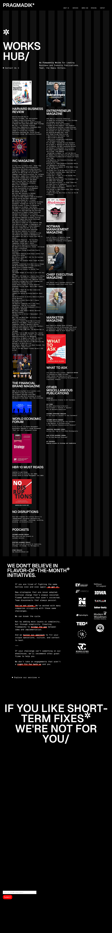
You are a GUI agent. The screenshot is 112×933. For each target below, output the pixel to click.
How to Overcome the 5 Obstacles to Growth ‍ (26, 396)
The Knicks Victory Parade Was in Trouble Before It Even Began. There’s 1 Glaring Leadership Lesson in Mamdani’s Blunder (26, 322)
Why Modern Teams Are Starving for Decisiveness (62, 155)
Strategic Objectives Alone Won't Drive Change (28, 264)
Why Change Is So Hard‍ (19, 191)
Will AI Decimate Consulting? (56, 409)
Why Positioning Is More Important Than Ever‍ (61, 129)
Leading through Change (20, 472)
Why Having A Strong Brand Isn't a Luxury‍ (60, 148)
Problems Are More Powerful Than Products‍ (60, 125)
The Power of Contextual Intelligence (59, 241)
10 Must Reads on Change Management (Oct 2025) (28, 475)
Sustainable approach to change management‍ (26, 428)
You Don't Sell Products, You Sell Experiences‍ (28, 215)
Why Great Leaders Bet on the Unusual (24, 241)
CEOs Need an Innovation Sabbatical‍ (58, 118)
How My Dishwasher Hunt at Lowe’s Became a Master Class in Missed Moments (26, 266)
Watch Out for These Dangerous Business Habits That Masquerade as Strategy (62, 164)
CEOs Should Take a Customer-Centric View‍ (60, 282)
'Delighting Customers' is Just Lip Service (61, 153)
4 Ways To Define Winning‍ (54, 137)
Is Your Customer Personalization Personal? (61, 425)
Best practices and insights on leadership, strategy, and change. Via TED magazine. (27, 545)
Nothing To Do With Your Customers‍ (57, 124)
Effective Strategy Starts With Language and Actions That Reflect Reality (27, 282)
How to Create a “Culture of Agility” (59, 407)
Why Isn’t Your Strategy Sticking (23, 125)
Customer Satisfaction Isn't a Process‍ (25, 214)
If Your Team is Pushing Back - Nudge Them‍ (26, 166)
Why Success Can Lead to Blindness (57, 131)
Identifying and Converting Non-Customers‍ (26, 169)
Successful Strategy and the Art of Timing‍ (26, 203)
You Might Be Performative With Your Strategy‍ (61, 120)
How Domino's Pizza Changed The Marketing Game (28, 209)
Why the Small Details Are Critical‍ (24, 231)
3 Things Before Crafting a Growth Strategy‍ (61, 127)
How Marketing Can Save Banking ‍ (22, 393)
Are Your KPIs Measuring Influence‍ (23, 183)
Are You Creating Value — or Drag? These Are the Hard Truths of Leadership (61, 183)
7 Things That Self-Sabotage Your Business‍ (26, 210)
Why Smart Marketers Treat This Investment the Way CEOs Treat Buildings (62, 180)
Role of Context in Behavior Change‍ (58, 237)
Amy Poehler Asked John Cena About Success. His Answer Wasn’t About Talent (28, 346)
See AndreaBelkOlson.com (20, 552)
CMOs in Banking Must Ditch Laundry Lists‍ (26, 391)
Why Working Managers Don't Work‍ (57, 132)
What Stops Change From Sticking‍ (57, 134)
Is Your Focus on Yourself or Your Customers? (61, 415)
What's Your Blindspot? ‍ (20, 184)
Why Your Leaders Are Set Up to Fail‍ (24, 228)
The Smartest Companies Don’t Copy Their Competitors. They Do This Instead (26, 304)
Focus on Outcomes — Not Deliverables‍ (24, 118)
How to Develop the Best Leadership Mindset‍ (61, 146)
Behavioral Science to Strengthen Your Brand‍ (61, 327)
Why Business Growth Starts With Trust (59, 284)
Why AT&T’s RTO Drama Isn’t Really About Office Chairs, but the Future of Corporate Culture (28, 277)
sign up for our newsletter (19, 889)
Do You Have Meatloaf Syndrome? (56, 437)
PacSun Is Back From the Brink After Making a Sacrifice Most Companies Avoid (27, 327)
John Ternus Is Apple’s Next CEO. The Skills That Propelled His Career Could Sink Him (27, 339)
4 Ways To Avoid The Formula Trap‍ (57, 136)
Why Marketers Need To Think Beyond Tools (60, 330)
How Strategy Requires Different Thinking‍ (26, 217)
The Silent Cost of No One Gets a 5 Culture (61, 170)
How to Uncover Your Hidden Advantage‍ (24, 229)
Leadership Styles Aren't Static (23, 243)
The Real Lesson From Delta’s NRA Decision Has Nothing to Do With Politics (28, 342)
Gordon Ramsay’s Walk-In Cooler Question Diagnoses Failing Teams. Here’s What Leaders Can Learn (27, 286)
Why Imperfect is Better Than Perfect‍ (24, 207)
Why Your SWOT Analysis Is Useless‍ (23, 193)
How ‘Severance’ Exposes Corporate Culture (26, 233)
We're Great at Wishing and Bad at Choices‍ (60, 144)
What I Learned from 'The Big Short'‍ (24, 181)
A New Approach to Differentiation (57, 423)
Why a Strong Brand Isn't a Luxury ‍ (23, 200)
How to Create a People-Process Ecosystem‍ (26, 212)
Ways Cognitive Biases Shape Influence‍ (59, 325)
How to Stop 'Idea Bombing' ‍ (55, 151)
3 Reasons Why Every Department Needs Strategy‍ (28, 123)
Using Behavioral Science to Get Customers (60, 400)
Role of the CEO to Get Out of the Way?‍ (25, 172)
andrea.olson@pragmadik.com (19, 909)
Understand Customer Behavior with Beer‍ (25, 178)
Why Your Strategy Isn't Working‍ (23, 190)
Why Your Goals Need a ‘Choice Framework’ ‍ (26, 226)
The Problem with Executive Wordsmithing (26, 234)
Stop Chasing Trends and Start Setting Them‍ (27, 222)
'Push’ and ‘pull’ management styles (24, 430)
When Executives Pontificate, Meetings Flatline (28, 279)
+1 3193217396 (14, 917)
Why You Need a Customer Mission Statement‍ (60, 143)
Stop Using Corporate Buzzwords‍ (22, 195)
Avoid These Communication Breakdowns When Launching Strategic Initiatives (26, 128)
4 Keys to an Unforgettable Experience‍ (59, 139)
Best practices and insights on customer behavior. (22, 537)
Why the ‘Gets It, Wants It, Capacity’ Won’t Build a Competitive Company (61, 186)
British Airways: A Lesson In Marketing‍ (25, 205)
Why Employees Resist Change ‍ (21, 221)
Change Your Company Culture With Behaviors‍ (27, 171)
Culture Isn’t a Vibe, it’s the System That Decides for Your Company (61, 176)
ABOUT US (66, 8)
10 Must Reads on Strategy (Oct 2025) (24, 474)
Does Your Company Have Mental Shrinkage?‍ (26, 219)
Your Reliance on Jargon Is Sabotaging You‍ (26, 224)
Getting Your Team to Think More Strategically (62, 431)
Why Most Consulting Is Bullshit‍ (57, 406)
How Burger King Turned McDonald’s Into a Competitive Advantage (26, 308)
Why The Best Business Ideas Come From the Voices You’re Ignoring (60, 173)
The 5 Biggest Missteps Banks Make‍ (23, 394)
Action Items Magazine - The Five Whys (25, 240)
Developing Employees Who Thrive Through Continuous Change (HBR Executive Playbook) (27, 133)
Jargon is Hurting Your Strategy (23, 130)
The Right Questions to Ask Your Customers (60, 421)
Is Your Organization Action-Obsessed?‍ (25, 188)
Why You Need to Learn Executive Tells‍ (25, 186)
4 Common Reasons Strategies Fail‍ (23, 120)
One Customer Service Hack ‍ (55, 122)
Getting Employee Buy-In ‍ (20, 117)
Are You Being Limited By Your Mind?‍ (24, 179)
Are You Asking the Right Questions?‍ (24, 198)
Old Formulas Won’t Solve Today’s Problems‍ (26, 122)
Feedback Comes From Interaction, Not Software (28, 174)
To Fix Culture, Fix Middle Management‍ (25, 426)
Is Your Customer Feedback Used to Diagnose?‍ (27, 197)
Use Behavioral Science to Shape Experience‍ (61, 329)
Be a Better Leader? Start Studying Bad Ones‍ (27, 176)
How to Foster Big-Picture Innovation (24, 245)
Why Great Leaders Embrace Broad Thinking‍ (60, 150)
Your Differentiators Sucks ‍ (55, 141)
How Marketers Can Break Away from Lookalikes (27, 398)
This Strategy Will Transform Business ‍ (25, 167)
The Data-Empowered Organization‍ (57, 239)
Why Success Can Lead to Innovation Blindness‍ (27, 202)
